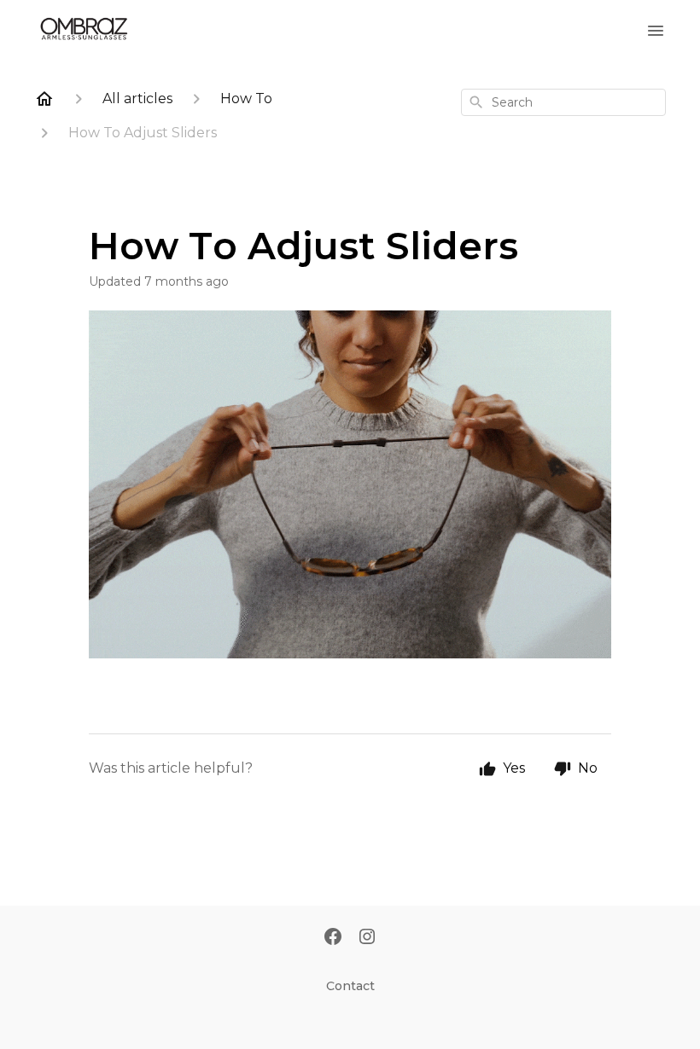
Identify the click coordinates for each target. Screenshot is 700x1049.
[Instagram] (367, 938)
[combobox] (563, 102)
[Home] (44, 99)
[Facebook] (333, 938)
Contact (350, 986)
